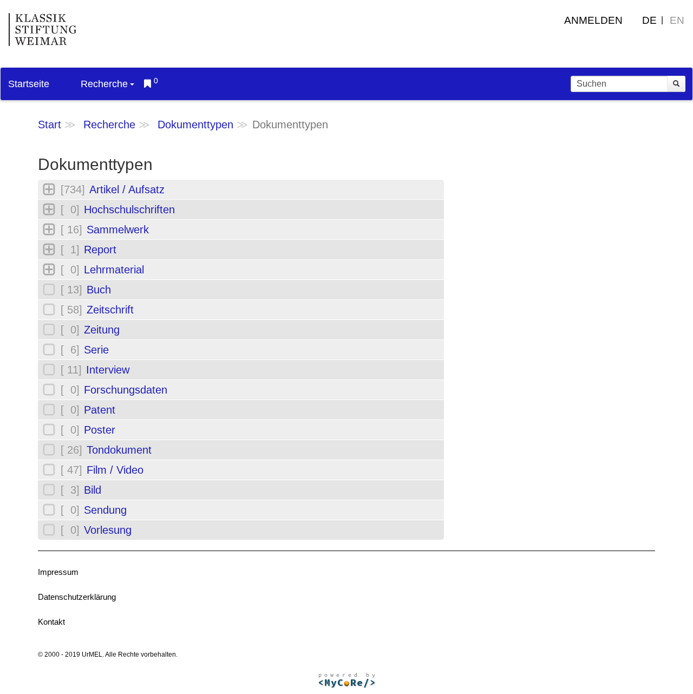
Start (49, 124)
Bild (92, 490)
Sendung (105, 510)
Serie (96, 350)
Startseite (28, 83)
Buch (99, 290)
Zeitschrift (110, 310)
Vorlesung (108, 530)
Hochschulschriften (129, 209)
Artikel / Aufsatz (127, 189)
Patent (99, 410)
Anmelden (593, 20)
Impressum (58, 572)
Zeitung (102, 330)
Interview (107, 370)
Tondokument (119, 450)
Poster (99, 430)
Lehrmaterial (114, 270)
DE (649, 20)
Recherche (104, 83)
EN (677, 20)
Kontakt (51, 621)
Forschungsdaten (125, 390)
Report (100, 250)
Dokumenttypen (195, 124)
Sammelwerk (118, 229)
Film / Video (115, 470)
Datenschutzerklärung (77, 596)
